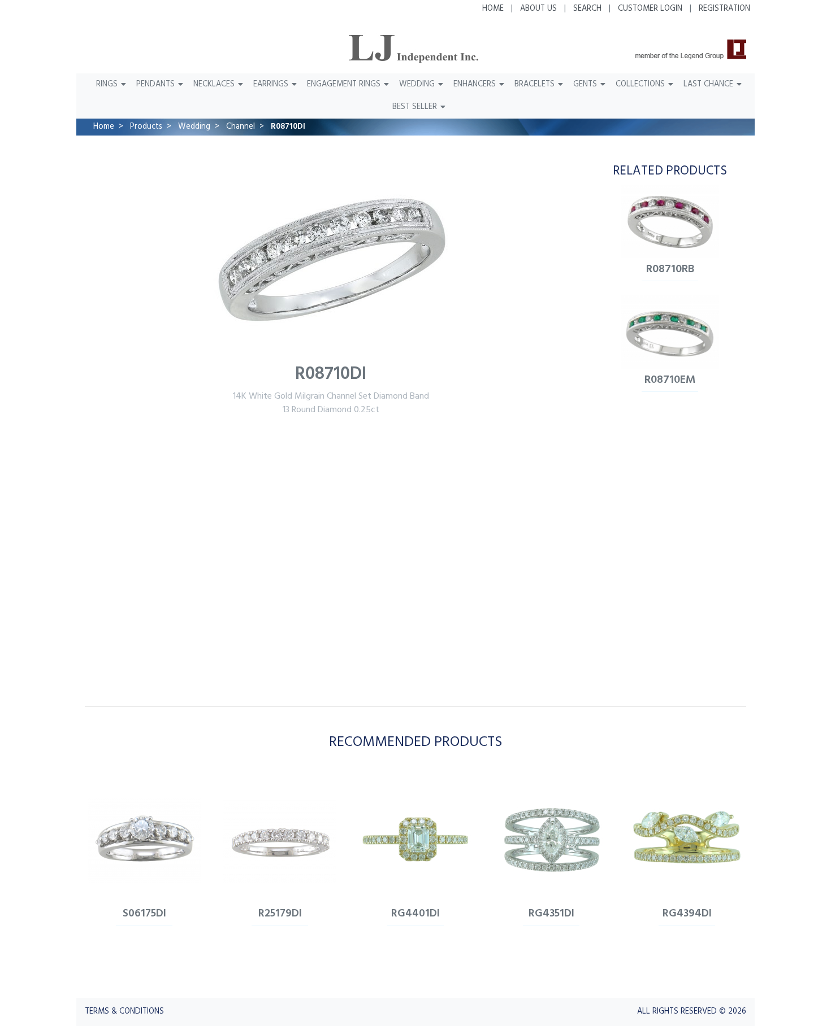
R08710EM (670, 380)
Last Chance (708, 84)
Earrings (270, 84)
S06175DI (144, 913)
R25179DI (280, 913)
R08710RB (670, 269)
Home (493, 8)
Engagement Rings (343, 84)
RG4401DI (415, 913)
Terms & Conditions (124, 1011)
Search (587, 8)
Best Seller (414, 107)
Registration (724, 8)
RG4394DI (687, 913)
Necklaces (214, 84)
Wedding (417, 84)
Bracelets (534, 84)
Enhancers (474, 84)
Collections (640, 84)
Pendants (155, 84)
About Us (538, 8)
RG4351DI (551, 913)
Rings (107, 84)
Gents (585, 84)
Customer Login (650, 8)
